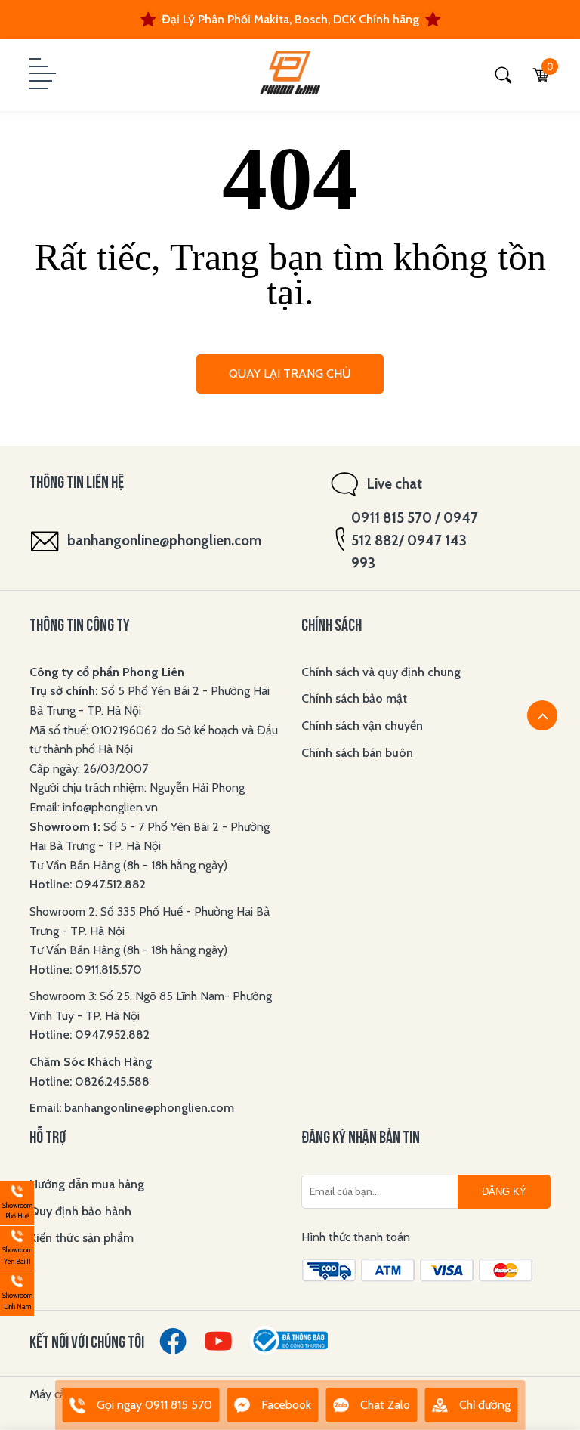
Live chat (394, 484)
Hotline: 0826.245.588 (89, 1081)
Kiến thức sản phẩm (81, 1238)
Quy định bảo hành (80, 1211)
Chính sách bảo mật (354, 698)
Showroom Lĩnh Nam (16, 1291)
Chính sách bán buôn (357, 753)
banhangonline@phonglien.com (164, 540)
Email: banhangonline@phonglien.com (131, 1108)
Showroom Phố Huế (16, 1201)
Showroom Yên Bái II (16, 1246)
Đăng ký (504, 1191)
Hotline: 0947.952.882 (89, 1034)
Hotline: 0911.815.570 (87, 969)
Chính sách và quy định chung (381, 672)
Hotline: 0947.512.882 (87, 884)
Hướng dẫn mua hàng (86, 1184)
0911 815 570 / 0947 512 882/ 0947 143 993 (414, 540)
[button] (40, 75)
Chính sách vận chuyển (362, 725)
